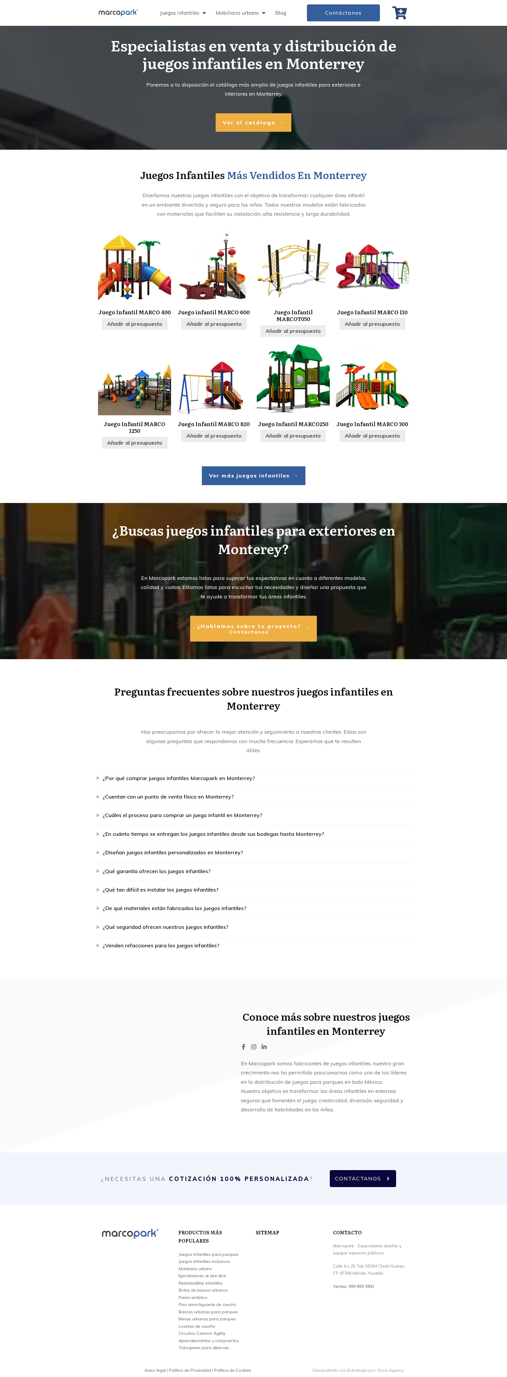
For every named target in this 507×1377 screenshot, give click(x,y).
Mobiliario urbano (195, 1268)
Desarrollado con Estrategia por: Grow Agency (358, 1370)
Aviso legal (155, 1370)
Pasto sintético (193, 1297)
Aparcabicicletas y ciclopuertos (209, 1340)
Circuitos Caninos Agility (202, 1333)
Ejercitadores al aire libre (202, 1275)
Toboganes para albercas (204, 1347)
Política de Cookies (232, 1370)
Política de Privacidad (190, 1370)
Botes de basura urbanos (203, 1290)
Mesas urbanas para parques (207, 1319)
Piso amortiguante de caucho (207, 1304)
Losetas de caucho (197, 1326)
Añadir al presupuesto (134, 323)
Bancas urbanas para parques (208, 1311)
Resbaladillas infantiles (201, 1283)
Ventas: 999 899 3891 (353, 1286)
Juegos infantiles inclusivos (204, 1261)
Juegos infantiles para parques (209, 1254)
